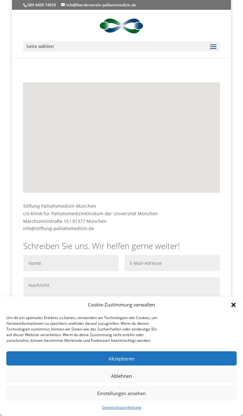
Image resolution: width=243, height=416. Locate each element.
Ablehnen (121, 376)
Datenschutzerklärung (121, 407)
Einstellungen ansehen (121, 393)
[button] (233, 305)
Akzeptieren (121, 358)
